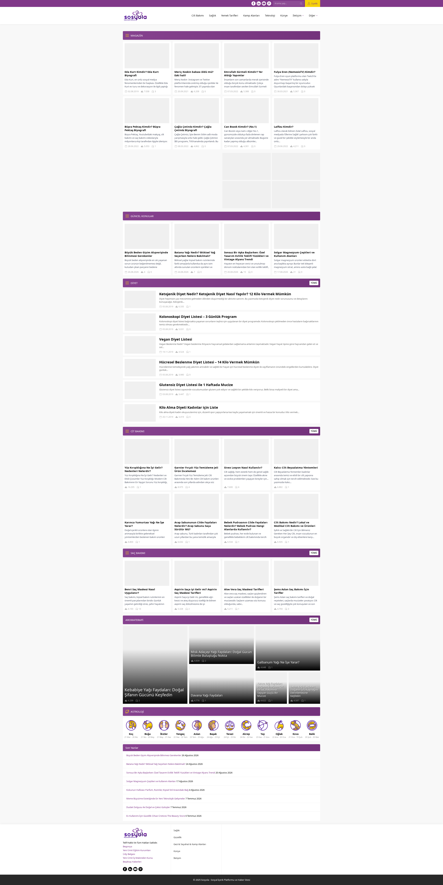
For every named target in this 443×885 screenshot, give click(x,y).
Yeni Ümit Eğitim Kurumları (137, 850)
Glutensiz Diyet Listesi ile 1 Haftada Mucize (196, 384)
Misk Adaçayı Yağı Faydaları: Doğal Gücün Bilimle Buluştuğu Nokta (221, 654)
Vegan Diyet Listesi (175, 339)
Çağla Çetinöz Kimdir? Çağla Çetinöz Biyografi (192, 128)
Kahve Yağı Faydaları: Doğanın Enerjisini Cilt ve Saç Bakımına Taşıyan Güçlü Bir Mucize (270, 689)
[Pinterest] (269, 3)
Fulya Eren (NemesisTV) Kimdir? (294, 72)
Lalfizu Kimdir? (283, 126)
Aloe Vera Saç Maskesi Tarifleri (244, 589)
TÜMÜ (314, 282)
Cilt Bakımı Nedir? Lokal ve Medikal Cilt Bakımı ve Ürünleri (294, 524)
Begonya (127, 846)
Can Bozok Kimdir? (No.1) (240, 126)
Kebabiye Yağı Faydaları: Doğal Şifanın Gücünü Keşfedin (154, 692)
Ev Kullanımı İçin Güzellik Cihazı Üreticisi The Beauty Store (155, 815)
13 (140, 608)
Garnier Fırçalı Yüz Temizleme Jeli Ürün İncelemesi (196, 469)
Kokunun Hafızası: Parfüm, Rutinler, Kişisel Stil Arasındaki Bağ (157, 789)
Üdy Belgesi (129, 854)
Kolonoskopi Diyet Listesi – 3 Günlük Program (198, 316)
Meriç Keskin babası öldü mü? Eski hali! (193, 73)
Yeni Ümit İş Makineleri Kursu (138, 857)
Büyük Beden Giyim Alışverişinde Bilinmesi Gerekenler (146, 254)
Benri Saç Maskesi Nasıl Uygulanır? (140, 591)
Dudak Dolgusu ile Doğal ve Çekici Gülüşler (148, 807)
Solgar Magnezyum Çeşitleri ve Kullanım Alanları (294, 254)
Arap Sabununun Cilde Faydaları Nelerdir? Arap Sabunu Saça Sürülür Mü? (195, 526)
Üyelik (314, 3)
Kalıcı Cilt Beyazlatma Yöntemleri (296, 467)
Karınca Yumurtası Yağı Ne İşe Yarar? (144, 524)
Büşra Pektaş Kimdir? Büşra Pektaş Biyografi (142, 128)
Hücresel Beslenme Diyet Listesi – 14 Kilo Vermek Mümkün (209, 362)
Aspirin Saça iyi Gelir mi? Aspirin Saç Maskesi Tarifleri (195, 591)
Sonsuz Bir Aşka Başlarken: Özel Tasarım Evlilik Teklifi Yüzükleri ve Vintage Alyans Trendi (246, 256)
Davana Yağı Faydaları (207, 695)
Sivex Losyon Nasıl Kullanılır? (243, 467)
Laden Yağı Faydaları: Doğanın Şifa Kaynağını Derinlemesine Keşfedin (304, 691)
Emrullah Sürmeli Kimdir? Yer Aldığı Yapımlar (243, 73)
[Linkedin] (259, 3)
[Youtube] (264, 3)
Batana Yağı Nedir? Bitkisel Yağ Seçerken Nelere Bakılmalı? (194, 254)
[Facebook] (253, 3)
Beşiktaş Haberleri (132, 861)
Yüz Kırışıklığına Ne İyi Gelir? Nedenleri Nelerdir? (143, 469)
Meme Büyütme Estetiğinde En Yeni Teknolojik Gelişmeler (155, 798)
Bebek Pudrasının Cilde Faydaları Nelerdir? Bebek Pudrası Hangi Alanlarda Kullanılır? (246, 526)
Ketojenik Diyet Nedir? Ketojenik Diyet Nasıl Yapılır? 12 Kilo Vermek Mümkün (225, 294)
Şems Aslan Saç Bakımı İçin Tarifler (291, 591)
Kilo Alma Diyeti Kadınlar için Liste (188, 407)
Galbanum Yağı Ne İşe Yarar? (278, 662)
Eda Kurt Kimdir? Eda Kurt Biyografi (142, 73)
